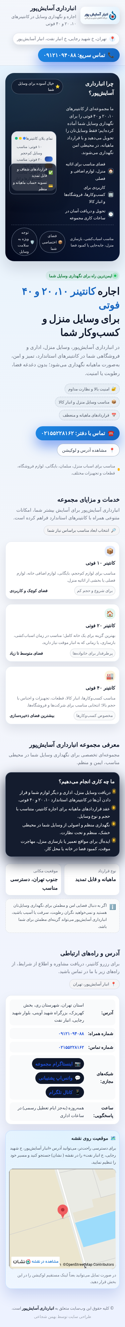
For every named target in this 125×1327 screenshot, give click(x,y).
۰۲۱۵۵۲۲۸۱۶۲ (71, 1047)
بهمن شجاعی (45, 1316)
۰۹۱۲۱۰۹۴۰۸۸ (71, 1033)
